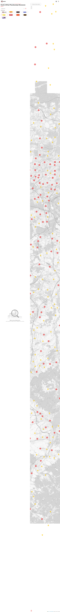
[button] (43, 321)
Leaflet (48, 611)
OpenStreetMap (51, 611)
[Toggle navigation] (58, 1)
